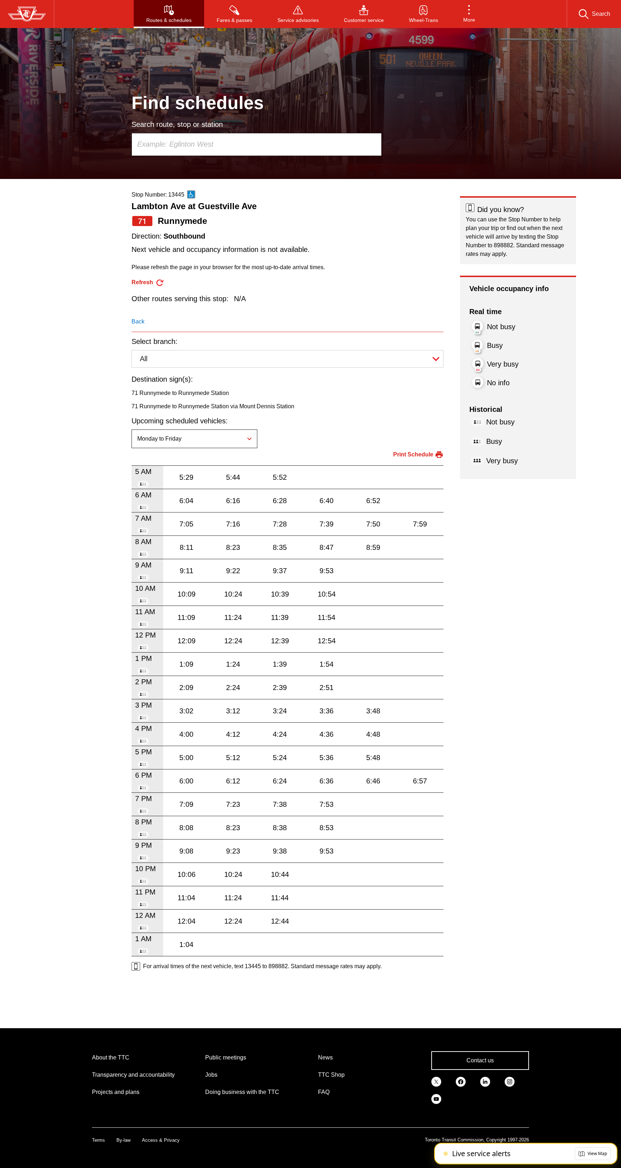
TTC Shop (331, 1075)
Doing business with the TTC (242, 1092)
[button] (469, 14)
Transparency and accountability (133, 1075)
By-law (123, 1140)
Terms (98, 1140)
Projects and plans (115, 1092)
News (325, 1057)
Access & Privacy (161, 1140)
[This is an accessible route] (191, 194)
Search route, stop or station (177, 124)
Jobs (211, 1075)
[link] (436, 1081)
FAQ (324, 1092)
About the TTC (110, 1057)
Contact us (480, 1060)
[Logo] (27, 14)
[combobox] (257, 144)
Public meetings (225, 1057)
